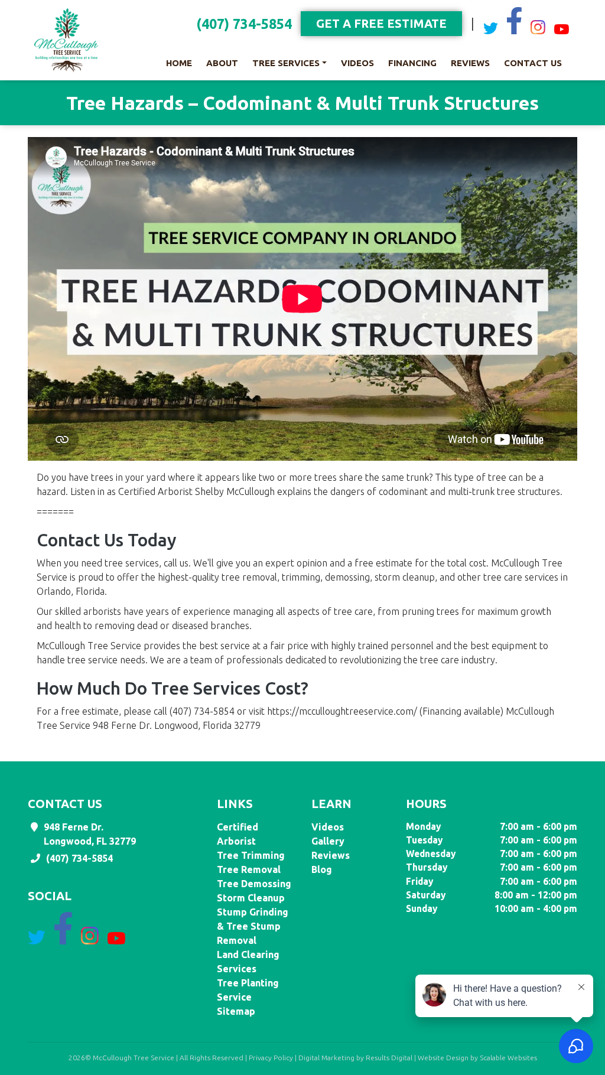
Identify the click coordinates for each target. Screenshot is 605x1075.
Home (179, 63)
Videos (357, 63)
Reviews (470, 63)
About (222, 63)
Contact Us (533, 63)
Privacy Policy (271, 1057)
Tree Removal (249, 869)
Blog (321, 869)
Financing (412, 63)
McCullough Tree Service (133, 1057)
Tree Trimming (251, 855)
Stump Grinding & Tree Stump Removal (252, 926)
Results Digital (389, 1057)
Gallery (327, 841)
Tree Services (286, 63)
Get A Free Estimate (381, 23)
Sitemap (236, 1011)
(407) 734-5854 (244, 24)
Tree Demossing (254, 883)
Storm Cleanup (251, 897)
